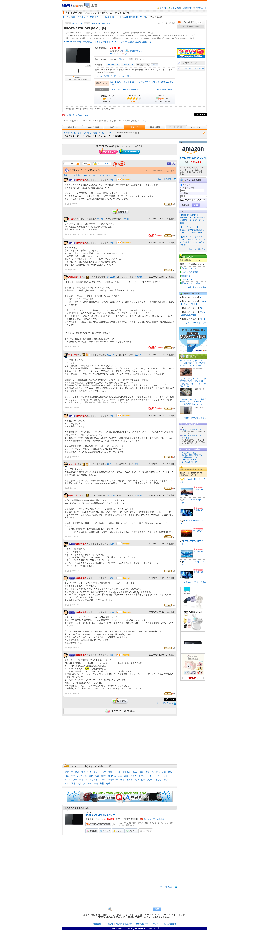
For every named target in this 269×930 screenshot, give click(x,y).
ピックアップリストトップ (195, 323)
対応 (67, 783)
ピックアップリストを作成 (193, 68)
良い (96, 772)
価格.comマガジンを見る (195, 418)
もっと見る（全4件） (166, 89)
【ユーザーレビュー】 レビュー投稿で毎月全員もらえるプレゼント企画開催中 (192, 230)
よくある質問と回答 (189, 462)
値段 (170, 772)
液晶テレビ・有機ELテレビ (93, 133)
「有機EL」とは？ (188, 268)
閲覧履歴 (188, 8)
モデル (103, 779)
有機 (108, 783)
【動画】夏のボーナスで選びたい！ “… (126, 89)
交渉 (97, 776)
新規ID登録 (175, 8)
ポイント (83, 779)
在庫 (141, 772)
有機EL (133, 776)
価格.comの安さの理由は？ (154, 819)
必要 (126, 776)
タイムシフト (153, 776)
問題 (67, 776)
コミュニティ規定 (188, 453)
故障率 (130, 779)
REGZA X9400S (105, 23)
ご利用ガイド (201, 8)
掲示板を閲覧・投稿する (191, 455)
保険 (96, 783)
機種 (122, 779)
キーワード (187, 185)
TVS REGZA (77, 23)
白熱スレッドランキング (192, 430)
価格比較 (93, 831)
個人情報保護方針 (124, 924)
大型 (120, 776)
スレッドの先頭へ (165, 703)
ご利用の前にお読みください (77, 115)
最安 (103, 776)
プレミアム (82, 776)
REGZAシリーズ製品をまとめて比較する (132, 42)
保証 (110, 772)
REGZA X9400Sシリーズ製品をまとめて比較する (88, 42)
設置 (67, 772)
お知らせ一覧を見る (197, 249)
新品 (166, 779)
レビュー (119, 831)
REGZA (94, 23)
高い (137, 779)
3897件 (100, 219)
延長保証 (127, 772)
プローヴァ (73, 355)
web (73, 776)
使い (143, 779)
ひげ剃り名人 (81, 180)
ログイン (163, 8)
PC (201, 297)
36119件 (111, 277)
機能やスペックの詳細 (190, 283)
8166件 (138, 355)
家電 (79, 133)
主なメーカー (186, 280)
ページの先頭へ (167, 887)
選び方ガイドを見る (197, 287)
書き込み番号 (188, 187)
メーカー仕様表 (125, 76)
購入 (135, 772)
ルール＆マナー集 (188, 459)
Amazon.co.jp (115, 54)
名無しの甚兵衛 (74, 277)
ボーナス (156, 772)
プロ (75, 779)
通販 (89, 772)
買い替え (87, 783)
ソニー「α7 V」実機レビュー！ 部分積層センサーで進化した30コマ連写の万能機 (192, 363)
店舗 (120, 59)
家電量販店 (113, 779)
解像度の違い (186, 276)
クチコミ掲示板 (70, 133)
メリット (94, 779)
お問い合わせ (170, 924)
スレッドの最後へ (165, 179)
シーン (142, 776)
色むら (159, 779)
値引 (73, 783)
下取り (103, 772)
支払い (150, 779)
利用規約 (109, 924)
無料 (102, 783)
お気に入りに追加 (103, 163)
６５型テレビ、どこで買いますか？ (85, 170)
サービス (75, 772)
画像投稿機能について (190, 457)
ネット (165, 776)
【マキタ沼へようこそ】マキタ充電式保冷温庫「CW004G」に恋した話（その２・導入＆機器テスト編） (193, 382)
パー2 (202, 319)
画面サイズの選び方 (189, 272)
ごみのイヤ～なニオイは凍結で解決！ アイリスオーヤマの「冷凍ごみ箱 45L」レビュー (193, 401)
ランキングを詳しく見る (195, 582)
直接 (79, 783)
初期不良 (112, 776)
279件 (126, 219)
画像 (91, 776)
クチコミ (133, 831)
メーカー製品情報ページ (106, 76)
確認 (164, 772)
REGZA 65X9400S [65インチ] (116, 175)
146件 (111, 180)
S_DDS (71, 219)
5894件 (138, 277)
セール (117, 772)
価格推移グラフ (135, 51)
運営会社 (97, 924)
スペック (106, 831)
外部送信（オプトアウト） (148, 924)
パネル (68, 779)
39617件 (111, 355)
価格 (83, 772)
